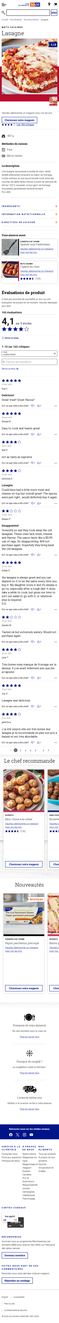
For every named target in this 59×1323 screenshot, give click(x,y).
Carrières (26, 1174)
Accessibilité (18, 1297)
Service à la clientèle (11, 1148)
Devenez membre (15, 1255)
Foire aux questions (11, 1157)
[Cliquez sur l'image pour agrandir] (29, 66)
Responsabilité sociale (29, 1186)
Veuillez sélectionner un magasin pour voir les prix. (36, 250)
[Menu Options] (55, 406)
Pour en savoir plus (29, 1036)
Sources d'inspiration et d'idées (46, 1168)
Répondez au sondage (17, 1280)
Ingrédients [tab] (11, 206)
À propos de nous (29, 1148)
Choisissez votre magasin (19, 120)
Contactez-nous (10, 1153)
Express (26, 1171)
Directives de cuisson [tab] (18, 222)
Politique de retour (11, 1160)
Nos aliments (16, 19)
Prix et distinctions (28, 1179)
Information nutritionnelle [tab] (23, 214)
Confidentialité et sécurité (15, 1310)
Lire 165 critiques (25, 124)
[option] (24, 821)
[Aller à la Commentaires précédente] (10, 750)
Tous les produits (31, 19)
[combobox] (29, 354)
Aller (54, 12)
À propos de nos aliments (47, 1159)
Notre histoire (29, 1153)
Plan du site (9, 1303)
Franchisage (28, 1198)
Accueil (5, 19)
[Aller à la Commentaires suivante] (48, 750)
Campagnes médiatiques (28, 1193)
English (5, 1297)
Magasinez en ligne (29, 1159)
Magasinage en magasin (30, 1166)
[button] (4, 4)
